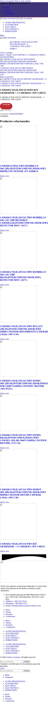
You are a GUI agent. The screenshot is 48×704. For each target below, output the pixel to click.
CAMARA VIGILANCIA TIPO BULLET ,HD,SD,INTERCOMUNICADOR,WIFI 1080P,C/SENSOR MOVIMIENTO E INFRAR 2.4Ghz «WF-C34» (24, 330)
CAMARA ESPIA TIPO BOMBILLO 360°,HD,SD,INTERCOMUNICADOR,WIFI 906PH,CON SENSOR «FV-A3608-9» (23, 168)
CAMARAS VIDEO (36, 55)
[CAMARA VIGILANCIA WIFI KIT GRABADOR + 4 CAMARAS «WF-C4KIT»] (18, 539)
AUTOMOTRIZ (12, 633)
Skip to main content (23, 1)
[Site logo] (8, 18)
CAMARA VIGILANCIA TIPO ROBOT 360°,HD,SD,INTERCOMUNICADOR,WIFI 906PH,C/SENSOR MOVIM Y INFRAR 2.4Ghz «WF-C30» (23, 493)
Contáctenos (10, 616)
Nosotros (9, 614)
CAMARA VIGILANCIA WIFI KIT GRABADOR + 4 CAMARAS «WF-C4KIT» (22, 545)
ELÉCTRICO (11, 636)
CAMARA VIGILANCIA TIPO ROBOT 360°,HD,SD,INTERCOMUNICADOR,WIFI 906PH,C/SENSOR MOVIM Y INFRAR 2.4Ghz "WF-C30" (22, 71)
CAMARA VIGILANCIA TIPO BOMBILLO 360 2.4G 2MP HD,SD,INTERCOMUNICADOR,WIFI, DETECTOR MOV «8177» (23, 276)
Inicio (2, 55)
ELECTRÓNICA (20, 55)
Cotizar (6, 104)
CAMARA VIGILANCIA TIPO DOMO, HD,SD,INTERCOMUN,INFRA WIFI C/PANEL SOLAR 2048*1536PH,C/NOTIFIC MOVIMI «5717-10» (23, 439)
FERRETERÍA (12, 640)
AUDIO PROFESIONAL (16, 631)
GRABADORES (7, 57)
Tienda (9, 55)
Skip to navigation (7, 1)
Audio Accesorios (13, 657)
